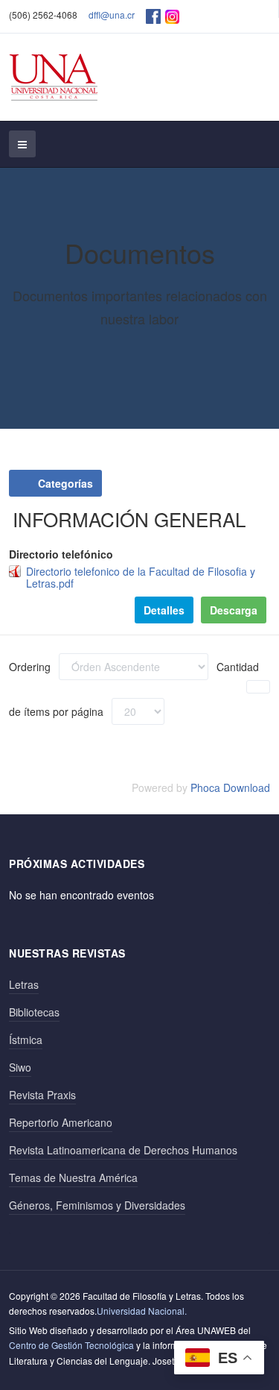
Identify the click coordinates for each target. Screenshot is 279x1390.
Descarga (233, 610)
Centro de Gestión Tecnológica (71, 1345)
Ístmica (25, 1039)
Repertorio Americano (60, 1122)
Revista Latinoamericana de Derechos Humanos (123, 1149)
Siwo (20, 1067)
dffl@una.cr (112, 14)
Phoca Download (230, 787)
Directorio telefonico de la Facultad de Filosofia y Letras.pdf (140, 577)
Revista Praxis (42, 1094)
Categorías (64, 483)
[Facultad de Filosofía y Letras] (54, 77)
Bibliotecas (34, 1011)
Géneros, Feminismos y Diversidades (97, 1205)
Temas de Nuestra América (73, 1177)
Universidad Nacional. (142, 1310)
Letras (24, 984)
